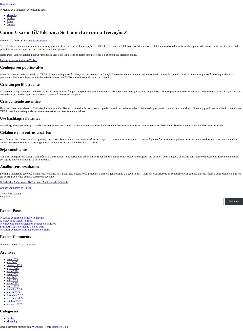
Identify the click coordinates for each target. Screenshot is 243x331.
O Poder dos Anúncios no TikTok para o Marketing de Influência (34, 182)
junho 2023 (13, 283)
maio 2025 (12, 259)
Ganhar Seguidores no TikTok (16, 187)
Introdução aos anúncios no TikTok (18, 60)
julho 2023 (12, 280)
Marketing (12, 15)
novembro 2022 (15, 298)
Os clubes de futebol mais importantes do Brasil (25, 229)
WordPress (37, 326)
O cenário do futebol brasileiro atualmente (22, 217)
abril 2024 (12, 277)
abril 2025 (12, 262)
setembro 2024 (14, 265)
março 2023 (13, 286)
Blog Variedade (8, 4)
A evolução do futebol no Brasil (16, 220)
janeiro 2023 (13, 292)
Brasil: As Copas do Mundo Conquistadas (22, 226)
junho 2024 (13, 271)
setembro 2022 (14, 304)
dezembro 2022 (15, 295)
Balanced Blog (60, 326)
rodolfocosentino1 (37, 40)
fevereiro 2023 (14, 289)
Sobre (10, 21)
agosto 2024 (13, 268)
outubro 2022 (14, 301)
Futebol (11, 18)
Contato (11, 24)
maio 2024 (12, 274)
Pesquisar (5, 196)
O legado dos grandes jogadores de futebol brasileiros (28, 223)
